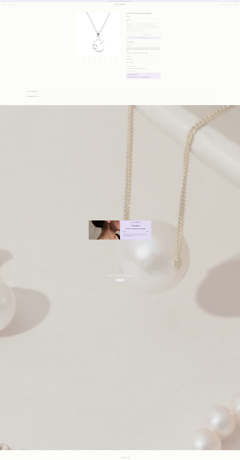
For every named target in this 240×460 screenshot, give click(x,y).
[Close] (149, 222)
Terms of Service (127, 235)
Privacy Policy (144, 234)
